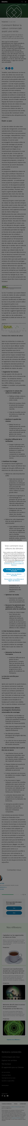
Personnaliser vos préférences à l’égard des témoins (14, 579)
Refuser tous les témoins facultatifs (14, 574)
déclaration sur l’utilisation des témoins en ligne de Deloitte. (13, 563)
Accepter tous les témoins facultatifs (14, 570)
